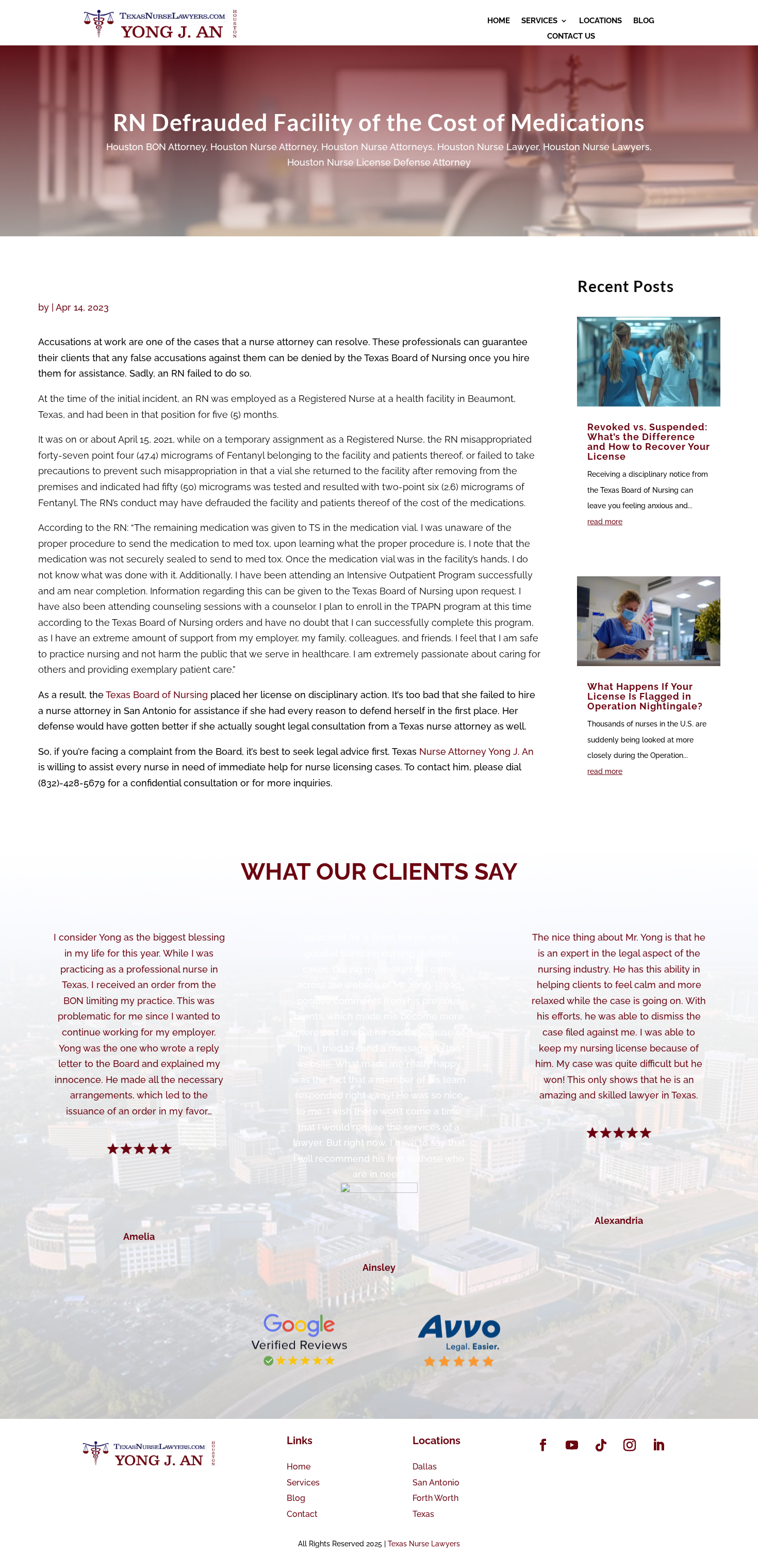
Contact (302, 1514)
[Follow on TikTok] (600, 1445)
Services (303, 1483)
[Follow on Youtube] (571, 1445)
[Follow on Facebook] (543, 1445)
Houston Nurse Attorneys (377, 146)
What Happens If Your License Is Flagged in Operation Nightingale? (645, 696)
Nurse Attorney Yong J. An (476, 751)
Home (298, 1467)
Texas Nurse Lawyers (424, 1544)
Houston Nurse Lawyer (487, 146)
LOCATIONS (600, 21)
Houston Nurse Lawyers (596, 146)
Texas (423, 1514)
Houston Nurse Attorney (263, 146)
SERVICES (539, 21)
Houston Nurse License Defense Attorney (379, 162)
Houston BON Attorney (156, 146)
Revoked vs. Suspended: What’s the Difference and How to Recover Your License (648, 442)
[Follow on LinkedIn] (658, 1445)
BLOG (643, 21)
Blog (296, 1498)
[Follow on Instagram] (629, 1445)
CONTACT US (571, 37)
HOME (498, 21)
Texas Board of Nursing (157, 694)
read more (604, 522)
